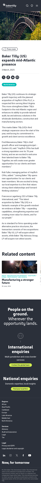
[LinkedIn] (4, 455)
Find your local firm (20, 389)
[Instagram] (10, 455)
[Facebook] (23, 455)
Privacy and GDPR (8, 446)
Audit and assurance (9, 432)
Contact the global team (21, 365)
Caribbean (5, 410)
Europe (4, 412)
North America (9, 85)
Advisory (5, 429)
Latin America (7, 415)
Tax (3, 437)
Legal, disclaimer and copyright (13, 448)
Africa (4, 404)
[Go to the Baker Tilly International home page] (12, 6)
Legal (4, 435)
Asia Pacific (6, 407)
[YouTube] (29, 455)
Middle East (6, 418)
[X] (17, 455)
